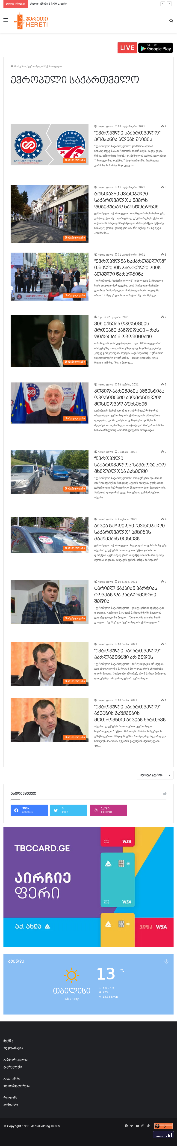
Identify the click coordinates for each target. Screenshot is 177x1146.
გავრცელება (12, 1067)
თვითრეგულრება (16, 1086)
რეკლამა (10, 1097)
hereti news (105, 127)
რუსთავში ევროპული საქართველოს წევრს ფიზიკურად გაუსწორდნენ (126, 200)
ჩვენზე (8, 1041)
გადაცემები (12, 1079)
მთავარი (19, 66)
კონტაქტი (10, 1105)
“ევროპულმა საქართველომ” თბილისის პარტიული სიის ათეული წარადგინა (130, 267)
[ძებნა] (171, 22)
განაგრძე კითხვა (100, 175)
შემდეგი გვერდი (151, 775)
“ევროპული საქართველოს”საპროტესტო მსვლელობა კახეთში (130, 465)
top (100, 317)
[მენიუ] (5, 22)
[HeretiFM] (36, 21)
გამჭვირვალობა (15, 1060)
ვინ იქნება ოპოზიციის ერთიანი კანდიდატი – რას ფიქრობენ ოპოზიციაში (126, 330)
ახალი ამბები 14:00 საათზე (48, 4)
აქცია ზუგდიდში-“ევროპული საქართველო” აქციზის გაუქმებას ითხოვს (129, 532)
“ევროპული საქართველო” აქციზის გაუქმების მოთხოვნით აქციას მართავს (130, 713)
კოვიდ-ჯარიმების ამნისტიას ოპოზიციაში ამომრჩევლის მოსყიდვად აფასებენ (129, 397)
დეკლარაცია (13, 1048)
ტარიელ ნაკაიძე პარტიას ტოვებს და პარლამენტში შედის (125, 594)
